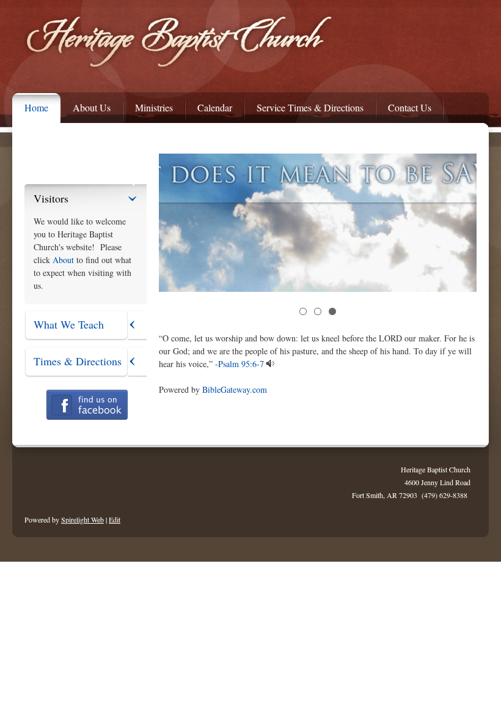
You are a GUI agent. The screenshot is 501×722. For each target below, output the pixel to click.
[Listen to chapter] (270, 364)
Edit (114, 519)
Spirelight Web (82, 519)
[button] (303, 311)
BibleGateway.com (234, 389)
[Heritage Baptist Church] (183, 43)
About (63, 260)
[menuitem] (30, 105)
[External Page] (87, 416)
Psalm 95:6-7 (241, 364)
